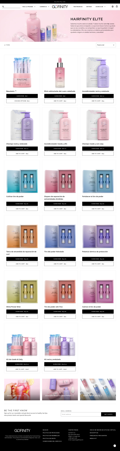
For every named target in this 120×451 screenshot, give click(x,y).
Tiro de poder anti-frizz (53, 307)
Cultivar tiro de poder (15, 196)
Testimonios (78, 6)
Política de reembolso (51, 435)
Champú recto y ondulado (16, 144)
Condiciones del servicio (52, 441)
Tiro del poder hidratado (54, 252)
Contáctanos (73, 430)
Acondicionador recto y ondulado (95, 91)
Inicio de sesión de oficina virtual (103, 430)
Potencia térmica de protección (95, 252)
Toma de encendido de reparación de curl (21, 253)
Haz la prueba (27, 6)
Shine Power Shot (13, 307)
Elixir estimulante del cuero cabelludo (59, 91)
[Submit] (3, 7)
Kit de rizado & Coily (14, 359)
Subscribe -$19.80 (22, 203)
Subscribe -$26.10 (98, 96)
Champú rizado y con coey (92, 144)
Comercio (43, 6)
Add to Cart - (60, 101)
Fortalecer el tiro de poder (92, 196)
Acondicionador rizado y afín (55, 144)
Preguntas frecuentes (98, 435)
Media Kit (93, 438)
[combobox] (11, 6)
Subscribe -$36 (60, 96)
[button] (113, 6)
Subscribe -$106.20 (22, 364)
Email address (66, 411)
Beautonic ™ (11, 91)
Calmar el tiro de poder (91, 307)
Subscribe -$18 (22, 96)
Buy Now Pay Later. (60, 1)
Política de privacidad (51, 432)
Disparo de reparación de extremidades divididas (54, 197)
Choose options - (22, 101)
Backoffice (94, 432)
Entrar (89, 6)
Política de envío (49, 438)
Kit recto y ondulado (52, 359)
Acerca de (99, 6)
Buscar (45, 430)
